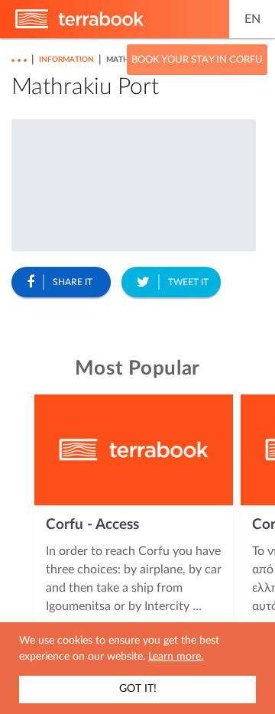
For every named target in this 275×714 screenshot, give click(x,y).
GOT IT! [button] (138, 688)
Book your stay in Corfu (197, 60)
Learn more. (175, 656)
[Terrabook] (79, 25)
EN (252, 19)
